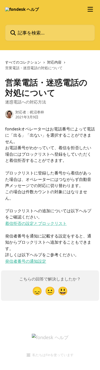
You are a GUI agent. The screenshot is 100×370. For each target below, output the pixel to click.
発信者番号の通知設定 (25, 261)
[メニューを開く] (90, 9)
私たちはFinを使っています (53, 355)
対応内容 (54, 62)
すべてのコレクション (23, 62)
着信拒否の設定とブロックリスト (36, 223)
